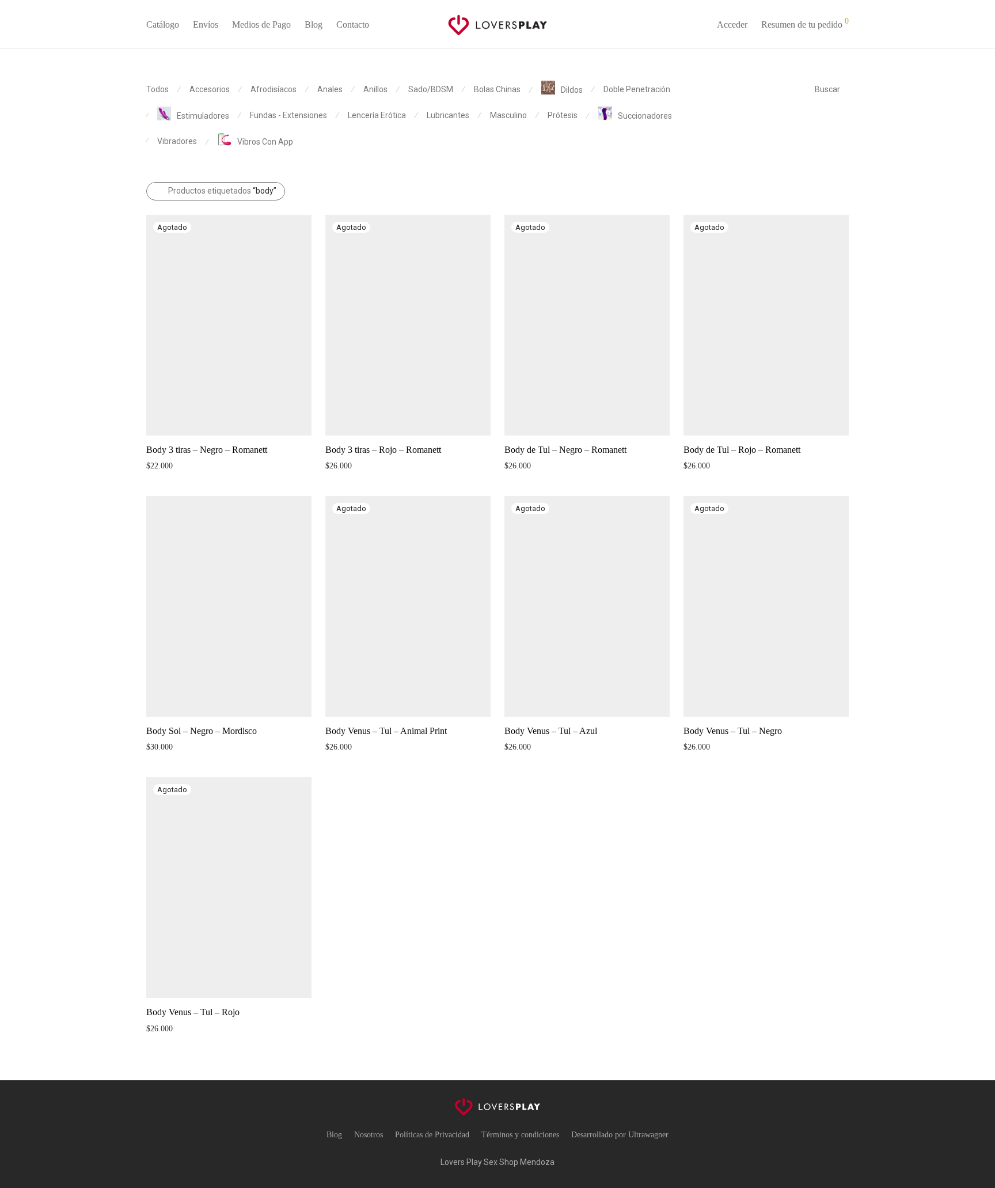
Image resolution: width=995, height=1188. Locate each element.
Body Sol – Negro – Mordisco (201, 731)
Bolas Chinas (497, 89)
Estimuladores (203, 115)
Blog (313, 24)
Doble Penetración (636, 89)
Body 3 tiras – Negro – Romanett (206, 450)
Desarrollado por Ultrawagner (620, 1134)
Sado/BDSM (430, 89)
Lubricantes (448, 115)
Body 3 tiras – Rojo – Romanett (383, 450)
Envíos (205, 24)
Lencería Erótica (377, 115)
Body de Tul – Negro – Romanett (565, 450)
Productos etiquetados (222, 190)
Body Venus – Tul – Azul (550, 731)
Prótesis (563, 115)
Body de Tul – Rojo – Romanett (741, 450)
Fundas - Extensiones (288, 115)
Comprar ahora (164, 465)
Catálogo (162, 24)
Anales (330, 89)
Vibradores (177, 141)
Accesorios (209, 89)
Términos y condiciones (520, 1134)
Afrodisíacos (273, 89)
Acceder (732, 24)
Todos (157, 89)
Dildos (572, 89)
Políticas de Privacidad (432, 1134)
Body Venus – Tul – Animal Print (386, 731)
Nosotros (368, 1134)
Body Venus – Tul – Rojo (193, 1012)
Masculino (508, 115)
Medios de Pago (261, 24)
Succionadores (645, 115)
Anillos (375, 89)
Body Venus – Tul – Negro (732, 731)
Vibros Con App (265, 141)
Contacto (352, 24)
